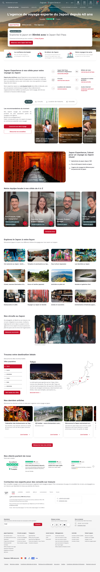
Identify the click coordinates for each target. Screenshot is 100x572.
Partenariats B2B (7, 543)
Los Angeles (43, 492)
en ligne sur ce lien (13, 505)
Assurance (57, 564)
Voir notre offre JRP (62, 73)
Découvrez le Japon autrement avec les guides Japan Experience (78, 423)
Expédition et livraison (8, 550)
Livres (90, 7)
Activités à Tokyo (75, 537)
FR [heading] (66, 2)
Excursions (43, 7)
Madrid (28, 492)
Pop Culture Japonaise (58, 264)
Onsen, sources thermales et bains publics (14, 284)
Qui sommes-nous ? (8, 535)
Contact (6, 564)
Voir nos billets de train (87, 72)
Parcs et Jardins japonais (36, 284)
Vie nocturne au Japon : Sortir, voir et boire (14, 264)
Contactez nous (62, 501)
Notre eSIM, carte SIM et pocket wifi (87, 89)
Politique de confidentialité (45, 564)
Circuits (34, 7)
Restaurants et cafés (11, 304)
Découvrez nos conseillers (18, 131)
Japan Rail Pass (14, 25)
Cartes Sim (48, 535)
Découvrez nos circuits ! (12, 332)
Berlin (35, 492)
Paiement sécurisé (91, 564)
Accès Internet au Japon (69, 7)
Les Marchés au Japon (82, 264)
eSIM (47, 537)
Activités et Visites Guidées (77, 535)
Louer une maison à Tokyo (61, 537)
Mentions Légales (14, 564)
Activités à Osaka (75, 541)
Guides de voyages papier (90, 541)
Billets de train (26, 25)
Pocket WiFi (48, 539)
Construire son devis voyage (17, 126)
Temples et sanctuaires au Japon (38, 264)
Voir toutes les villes (12, 392)
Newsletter (6, 539)
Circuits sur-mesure (21, 541)
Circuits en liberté (21, 539)
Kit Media (6, 544)
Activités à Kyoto (75, 539)
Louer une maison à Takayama (62, 543)
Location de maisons (59, 535)
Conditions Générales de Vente (29, 564)
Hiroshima (9, 386)
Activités (83, 7)
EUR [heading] (72, 2)
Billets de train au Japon (34, 537)
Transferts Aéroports (33, 543)
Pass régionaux (39, 25)
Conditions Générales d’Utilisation (75, 564)
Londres (20, 492)
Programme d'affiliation (9, 541)
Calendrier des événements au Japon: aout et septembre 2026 (18, 423)
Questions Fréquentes (8, 548)
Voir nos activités (86, 82)
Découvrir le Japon (89, 535)
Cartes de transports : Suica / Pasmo (37, 541)
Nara (7, 382)
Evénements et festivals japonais (85, 304)
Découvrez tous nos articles (42, 445)
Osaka (8, 378)
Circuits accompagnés (22, 537)
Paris (13, 492)
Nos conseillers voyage (22, 543)
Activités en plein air (58, 284)
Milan (57, 492)
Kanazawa (9, 374)
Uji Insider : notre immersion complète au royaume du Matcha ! (48, 423)
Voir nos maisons (62, 89)
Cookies (63, 564)
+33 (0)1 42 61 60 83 (63, 498)
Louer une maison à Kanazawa (61, 541)
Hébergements (54, 7)
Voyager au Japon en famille (37, 304)
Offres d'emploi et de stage (10, 546)
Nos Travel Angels (59, 544)
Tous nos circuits (21, 535)
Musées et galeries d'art (83, 284)
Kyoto (8, 370)
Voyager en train (88, 539)
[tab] (14, 24)
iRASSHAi (6, 552)
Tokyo (8, 366)
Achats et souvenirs (57, 304)
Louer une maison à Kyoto (60, 539)
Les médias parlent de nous (10, 537)
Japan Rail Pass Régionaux (34, 539)
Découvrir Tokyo (34, 392)
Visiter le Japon (13, 7)
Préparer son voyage (89, 537)
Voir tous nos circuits (63, 80)
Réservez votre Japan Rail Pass (21, 42)
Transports (25, 7)
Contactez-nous (50, 231)
